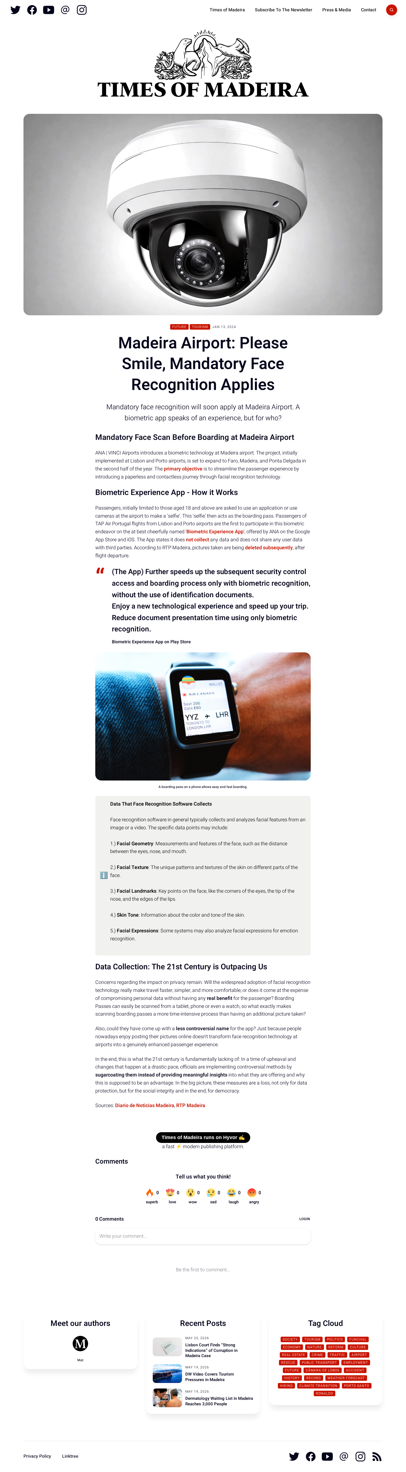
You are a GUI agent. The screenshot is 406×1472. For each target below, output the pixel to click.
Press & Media (336, 10)
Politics (335, 1339)
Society (290, 1339)
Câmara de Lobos (322, 1370)
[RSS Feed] (376, 1456)
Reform (335, 1347)
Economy (292, 1347)
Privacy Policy (37, 1456)
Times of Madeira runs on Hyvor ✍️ (203, 1137)
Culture (358, 1347)
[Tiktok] (65, 10)
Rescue (288, 1362)
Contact (368, 10)
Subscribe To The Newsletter (283, 10)
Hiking (286, 1385)
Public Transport (319, 1362)
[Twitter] (15, 10)
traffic (337, 1354)
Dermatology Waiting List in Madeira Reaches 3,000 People (219, 1401)
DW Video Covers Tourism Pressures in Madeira (209, 1377)
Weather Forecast (346, 1378)
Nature (314, 1347)
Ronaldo (324, 1393)
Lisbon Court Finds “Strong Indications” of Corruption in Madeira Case (211, 1350)
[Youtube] (48, 10)
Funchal (358, 1339)
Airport (359, 1354)
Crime (317, 1354)
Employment (356, 1362)
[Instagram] (81, 10)
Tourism (200, 326)
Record (313, 1378)
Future (179, 326)
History (292, 1378)
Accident (355, 1370)
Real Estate (293, 1354)
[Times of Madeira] (203, 65)
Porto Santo (356, 1385)
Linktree (70, 1456)
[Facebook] (32, 10)
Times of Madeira (227, 10)
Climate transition (318, 1385)
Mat (80, 1360)
